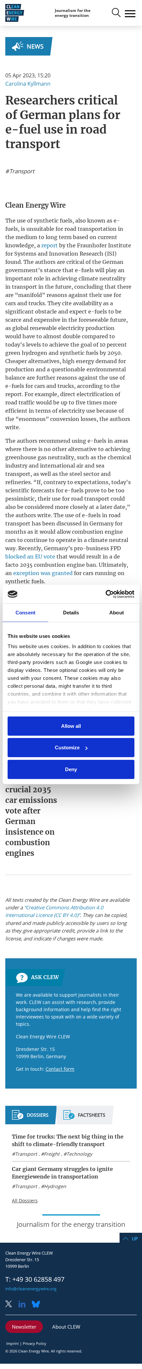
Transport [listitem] (21, 171)
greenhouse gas (26, 457)
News (35, 46)
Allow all (71, 725)
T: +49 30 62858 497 (34, 1279)
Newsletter (24, 1326)
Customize (67, 747)
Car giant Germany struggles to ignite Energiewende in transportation (62, 1173)
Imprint (12, 1343)
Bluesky (38, 1304)
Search (115, 13)
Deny (71, 769)
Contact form (60, 1069)
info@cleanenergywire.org (30, 1289)
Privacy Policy (34, 1343)
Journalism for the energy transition (72, 13)
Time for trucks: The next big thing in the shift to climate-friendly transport (68, 1140)
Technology (79, 1154)
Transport (26, 1154)
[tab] (30, 1118)
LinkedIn (24, 1304)
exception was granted (43, 573)
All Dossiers (25, 1200)
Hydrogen (55, 1186)
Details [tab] (71, 612)
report (49, 245)
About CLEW (66, 1326)
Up (135, 1238)
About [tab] (116, 612)
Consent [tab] (25, 612)
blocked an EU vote (30, 556)
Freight (51, 1154)
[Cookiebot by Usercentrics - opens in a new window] (105, 594)
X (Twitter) (11, 1304)
